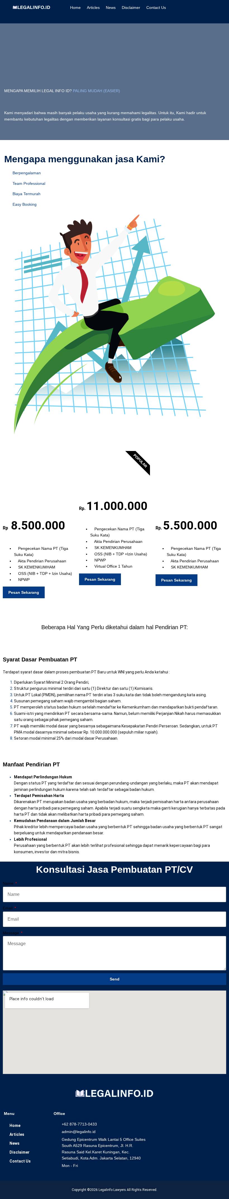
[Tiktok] (211, 1119)
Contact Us (156, 7)
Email (8, 908)
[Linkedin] (180, 1119)
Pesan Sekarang (23, 592)
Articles (93, 7)
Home (75, 7)
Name (9, 883)
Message (11, 933)
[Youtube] (196, 1119)
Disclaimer (131, 7)
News (111, 7)
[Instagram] (165, 1119)
